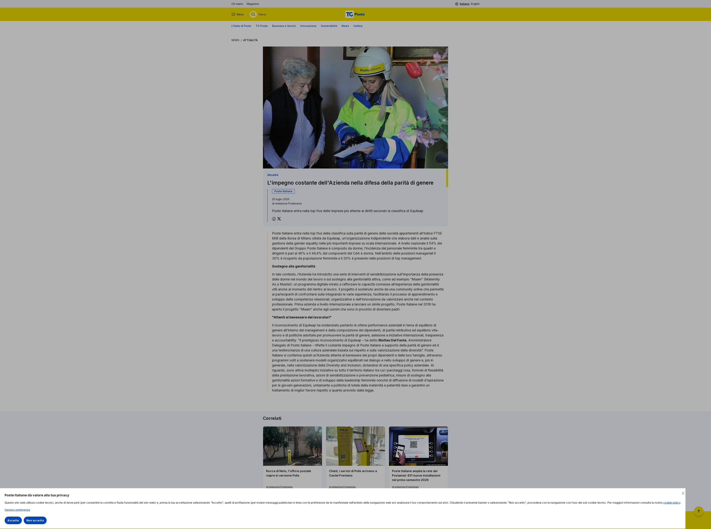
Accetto (13, 520)
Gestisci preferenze (17, 510)
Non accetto (35, 520)
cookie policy (671, 502)
